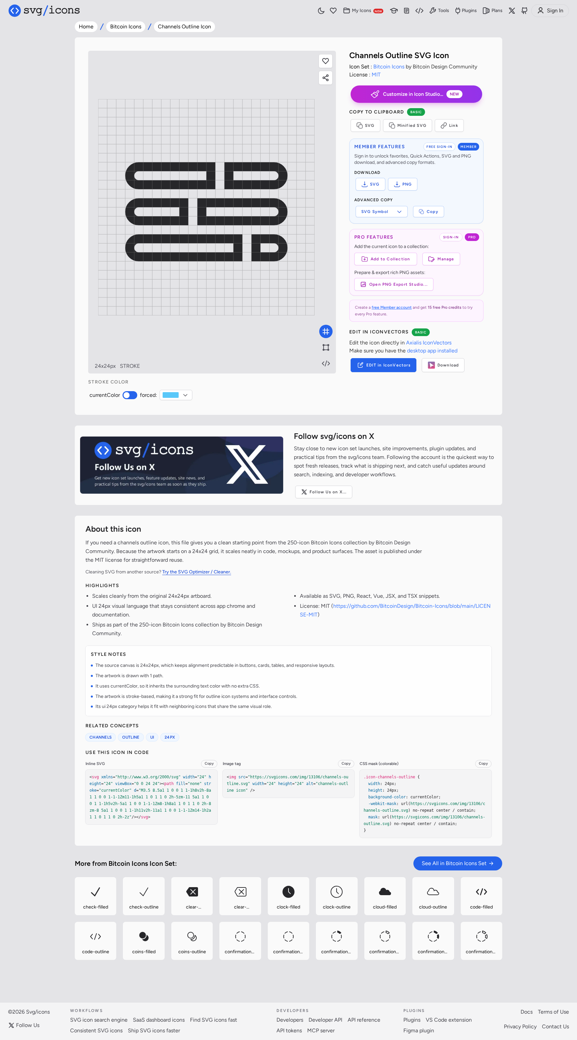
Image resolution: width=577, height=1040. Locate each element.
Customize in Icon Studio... (421, 94)
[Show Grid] (326, 331)
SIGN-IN (451, 237)
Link (453, 125)
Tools (443, 10)
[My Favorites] (333, 11)
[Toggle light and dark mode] (321, 11)
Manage (445, 259)
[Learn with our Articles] (394, 11)
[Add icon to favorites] (113, 913)
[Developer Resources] (419, 11)
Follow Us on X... (328, 492)
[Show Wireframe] (326, 347)
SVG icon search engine (99, 1020)
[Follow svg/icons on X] (181, 465)
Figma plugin (418, 1030)
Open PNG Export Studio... (398, 284)
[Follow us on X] (512, 11)
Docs (527, 1012)
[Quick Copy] (77, 879)
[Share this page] (326, 78)
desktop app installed (432, 350)
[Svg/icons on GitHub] (525, 11)
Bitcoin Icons (125, 26)
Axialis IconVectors (428, 342)
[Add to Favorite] (326, 61)
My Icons (367, 10)
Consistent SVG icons (96, 1030)
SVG (370, 125)
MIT (376, 74)
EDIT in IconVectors (388, 365)
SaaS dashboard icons (159, 1020)
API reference (364, 1020)
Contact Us (555, 1026)
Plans (497, 10)
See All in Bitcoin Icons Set (454, 863)
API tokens (289, 1030)
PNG (407, 184)
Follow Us (27, 1025)
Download (448, 365)
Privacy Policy (520, 1026)
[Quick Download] (113, 879)
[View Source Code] (326, 363)
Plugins (469, 10)
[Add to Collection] (77, 913)
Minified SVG (411, 125)
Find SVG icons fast (213, 1020)
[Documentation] (407, 11)
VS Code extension (449, 1020)
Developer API (325, 1020)
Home (86, 26)
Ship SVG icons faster (154, 1030)
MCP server (321, 1030)
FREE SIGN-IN (439, 147)
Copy (432, 211)
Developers (289, 1020)
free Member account (392, 307)
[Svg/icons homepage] (44, 10)
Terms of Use (553, 1012)
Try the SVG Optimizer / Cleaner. (196, 572)
